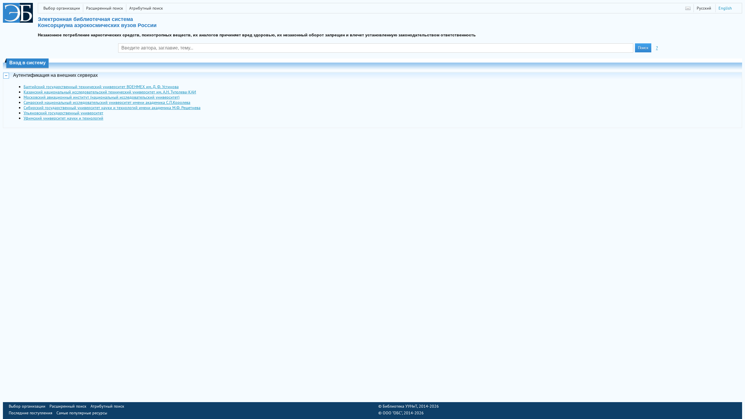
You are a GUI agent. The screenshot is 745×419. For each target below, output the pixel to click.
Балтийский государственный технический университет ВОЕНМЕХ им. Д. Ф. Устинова (101, 86)
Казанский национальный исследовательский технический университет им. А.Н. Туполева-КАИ (110, 92)
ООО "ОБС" (392, 413)
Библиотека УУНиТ (400, 406)
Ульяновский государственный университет (63, 113)
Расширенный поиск (104, 8)
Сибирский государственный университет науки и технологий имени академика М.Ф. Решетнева (112, 107)
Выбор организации (61, 8)
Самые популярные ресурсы (81, 413)
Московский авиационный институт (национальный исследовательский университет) (102, 97)
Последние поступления (30, 413)
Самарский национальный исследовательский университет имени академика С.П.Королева (107, 102)
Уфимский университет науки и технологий (63, 118)
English (725, 8)
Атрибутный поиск (146, 8)
